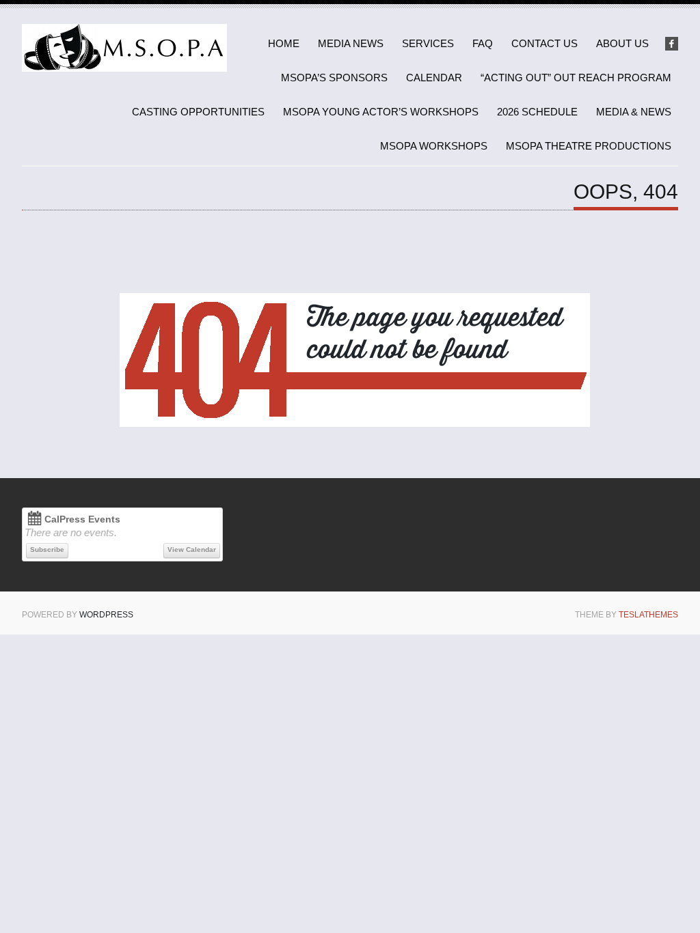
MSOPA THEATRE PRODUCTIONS (588, 146)
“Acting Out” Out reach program (576, 77)
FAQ (482, 43)
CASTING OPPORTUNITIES (198, 111)
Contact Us (544, 43)
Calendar (434, 77)
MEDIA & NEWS (633, 111)
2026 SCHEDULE (537, 111)
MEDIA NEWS (350, 43)
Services (428, 43)
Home (283, 43)
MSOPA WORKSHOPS (433, 146)
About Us (622, 43)
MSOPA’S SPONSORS (334, 77)
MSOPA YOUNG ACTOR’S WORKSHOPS (381, 111)
